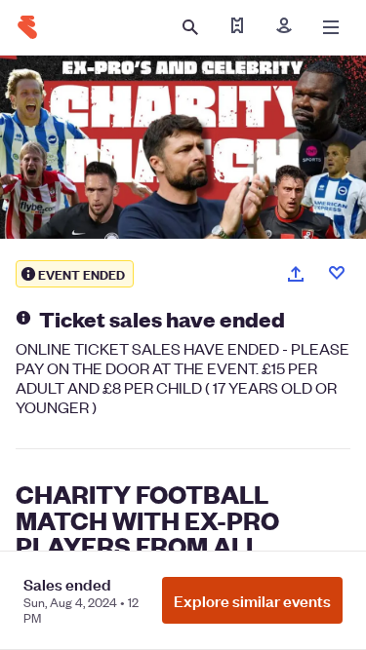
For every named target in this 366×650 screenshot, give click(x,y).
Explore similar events (252, 600)
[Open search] (190, 27)
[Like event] (336, 273)
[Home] (27, 27)
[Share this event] (295, 273)
